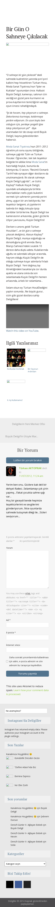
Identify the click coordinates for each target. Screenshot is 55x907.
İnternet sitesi (13, 645)
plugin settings (12, 736)
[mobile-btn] (46, 11)
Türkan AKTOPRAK (30, 468)
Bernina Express (22, 776)
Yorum (9, 547)
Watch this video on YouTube (22, 330)
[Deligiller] (29, 7)
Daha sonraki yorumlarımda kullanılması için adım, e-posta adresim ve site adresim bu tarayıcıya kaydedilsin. (29, 661)
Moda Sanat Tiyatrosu (18, 146)
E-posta (11, 632)
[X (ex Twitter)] (27, 884)
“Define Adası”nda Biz (25, 767)
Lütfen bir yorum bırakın (27, 460)
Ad (8, 620)
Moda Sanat (38, 162)
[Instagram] (9, 884)
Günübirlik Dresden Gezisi (27, 758)
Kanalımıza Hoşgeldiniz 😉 (19, 754)
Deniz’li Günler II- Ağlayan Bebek (26, 824)
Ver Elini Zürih (21, 785)
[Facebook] (18, 884)
